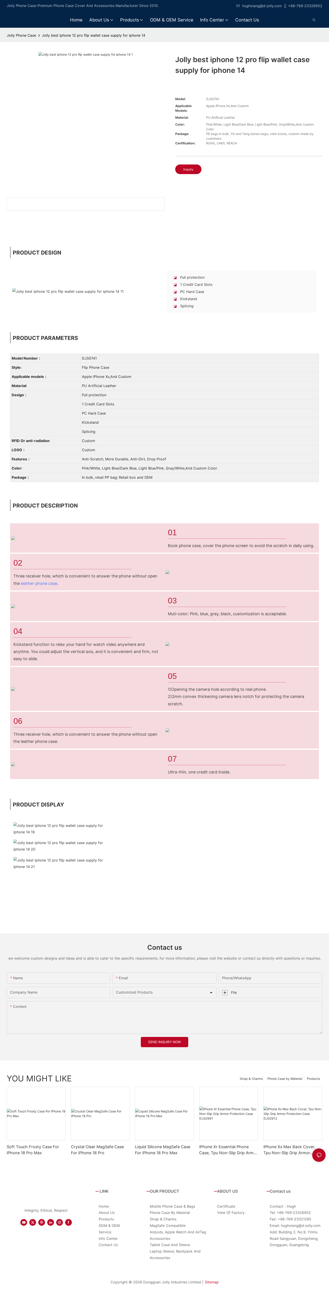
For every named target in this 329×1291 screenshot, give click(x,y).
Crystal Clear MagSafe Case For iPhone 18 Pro (97, 1149)
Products (313, 1078)
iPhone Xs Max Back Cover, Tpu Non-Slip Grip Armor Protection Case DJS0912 (289, 1150)
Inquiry (188, 169)
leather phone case (39, 583)
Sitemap (212, 1282)
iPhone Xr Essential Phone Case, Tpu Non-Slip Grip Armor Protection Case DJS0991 (228, 1150)
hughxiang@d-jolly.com (262, 6)
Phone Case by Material (284, 1078)
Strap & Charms (251, 1078)
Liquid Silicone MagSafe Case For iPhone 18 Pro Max (162, 1149)
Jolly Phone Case (21, 35)
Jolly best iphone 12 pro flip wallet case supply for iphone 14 (93, 35)
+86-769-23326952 (305, 6)
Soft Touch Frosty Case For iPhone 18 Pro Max (33, 1149)
